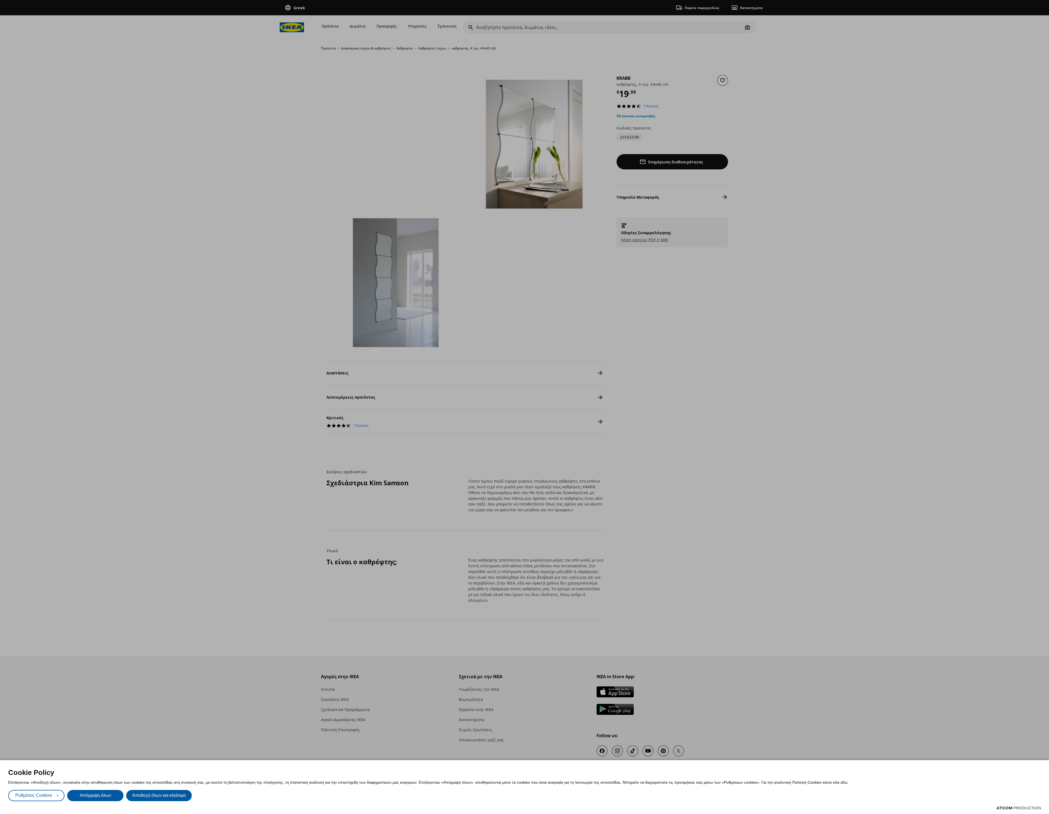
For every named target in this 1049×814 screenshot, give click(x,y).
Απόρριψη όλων (95, 795)
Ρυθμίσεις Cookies (33, 795)
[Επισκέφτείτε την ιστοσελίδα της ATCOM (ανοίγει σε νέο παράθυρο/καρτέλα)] (1019, 808)
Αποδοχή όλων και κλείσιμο (159, 795)
